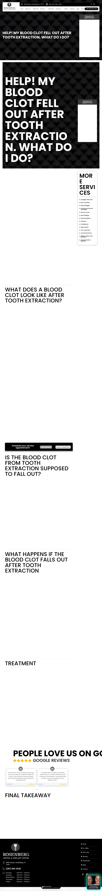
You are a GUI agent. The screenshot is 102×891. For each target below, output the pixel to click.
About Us (27, 9)
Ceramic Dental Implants (85, 241)
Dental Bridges (85, 205)
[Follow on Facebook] (91, 4)
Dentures (83, 221)
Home (21, 9)
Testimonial (51, 9)
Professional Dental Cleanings (87, 209)
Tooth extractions (24, 175)
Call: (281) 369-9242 (91, 9)
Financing (58, 9)
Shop (82, 9)
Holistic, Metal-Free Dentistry (87, 237)
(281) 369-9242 (56, 814)
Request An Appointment (63, 447)
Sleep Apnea (84, 227)
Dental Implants (85, 218)
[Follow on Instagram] (94, 4)
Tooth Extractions (86, 233)
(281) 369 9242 (46, 447)
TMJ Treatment (85, 230)
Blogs (77, 9)
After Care (35, 9)
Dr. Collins (86, 848)
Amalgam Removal (86, 199)
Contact (66, 9)
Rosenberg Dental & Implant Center (34, 812)
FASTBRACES (84, 224)
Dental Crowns (85, 212)
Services (42, 9)
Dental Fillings (85, 215)
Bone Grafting (85, 202)
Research (72, 8)
